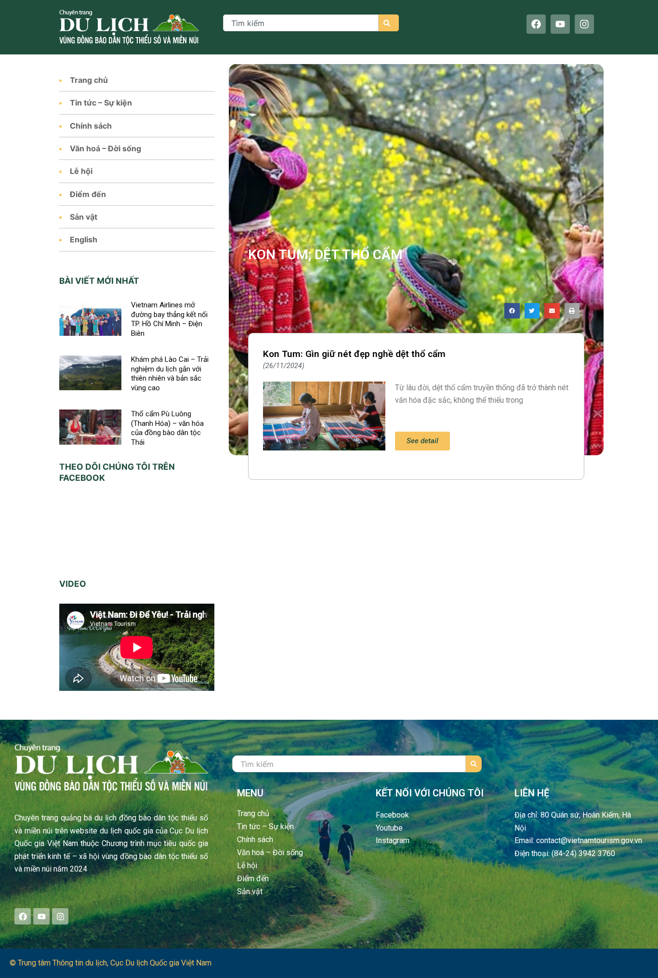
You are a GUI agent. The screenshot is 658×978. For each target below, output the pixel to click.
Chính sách (91, 126)
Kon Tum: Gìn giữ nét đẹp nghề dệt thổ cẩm (354, 353)
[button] (512, 310)
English (83, 239)
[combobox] (301, 22)
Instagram (392, 840)
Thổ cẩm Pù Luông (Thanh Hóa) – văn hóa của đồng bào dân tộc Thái (167, 428)
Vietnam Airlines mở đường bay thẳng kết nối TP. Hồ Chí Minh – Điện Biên (169, 319)
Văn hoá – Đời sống (105, 148)
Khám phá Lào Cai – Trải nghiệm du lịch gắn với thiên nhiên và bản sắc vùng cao (170, 373)
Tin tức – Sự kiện (101, 102)
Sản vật (83, 217)
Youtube (389, 828)
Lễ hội (81, 171)
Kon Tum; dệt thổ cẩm (325, 255)
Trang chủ (89, 80)
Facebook (392, 814)
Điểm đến (88, 194)
